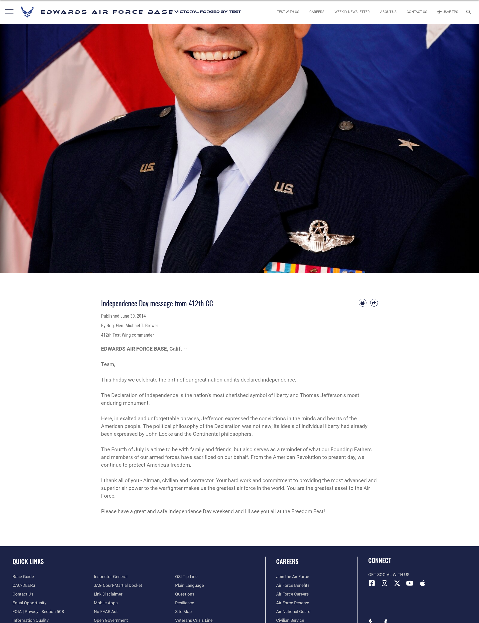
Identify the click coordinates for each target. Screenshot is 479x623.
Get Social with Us (388, 574)
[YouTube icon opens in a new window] (410, 583)
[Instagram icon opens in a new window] (384, 583)
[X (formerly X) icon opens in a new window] (397, 583)
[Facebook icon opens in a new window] (372, 583)
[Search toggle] (469, 12)
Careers (287, 561)
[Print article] (362, 303)
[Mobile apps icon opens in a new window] (422, 583)
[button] (8, 12)
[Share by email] (374, 303)
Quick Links (28, 561)
